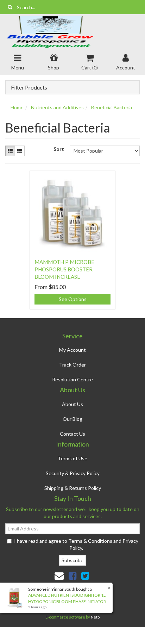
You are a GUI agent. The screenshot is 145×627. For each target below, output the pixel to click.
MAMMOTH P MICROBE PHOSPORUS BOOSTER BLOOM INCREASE (64, 269)
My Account (72, 350)
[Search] (10, 7)
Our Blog (72, 419)
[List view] (20, 151)
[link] (72, 575)
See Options (73, 299)
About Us (72, 404)
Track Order (72, 365)
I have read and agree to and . (76, 544)
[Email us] (59, 575)
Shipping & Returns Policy (72, 488)
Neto (95, 617)
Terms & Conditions (90, 541)
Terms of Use (72, 458)
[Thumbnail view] (10, 151)
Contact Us (72, 434)
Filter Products (29, 87)
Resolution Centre (72, 379)
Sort (58, 149)
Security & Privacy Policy (73, 473)
